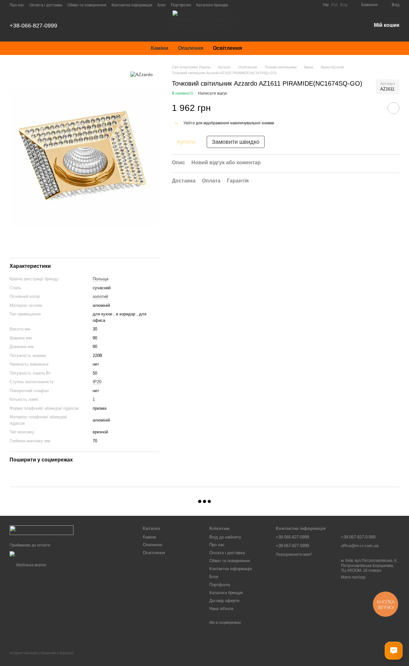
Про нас (17, 5)
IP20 (97, 381)
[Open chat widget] (394, 651)
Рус (334, 5)
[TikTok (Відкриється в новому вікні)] (274, 4)
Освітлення (227, 48)
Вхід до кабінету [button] (225, 537)
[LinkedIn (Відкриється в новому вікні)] (312, 4)
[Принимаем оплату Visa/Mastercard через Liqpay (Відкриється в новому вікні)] (56, 553)
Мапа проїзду (353, 577)
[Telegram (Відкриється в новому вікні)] (297, 4)
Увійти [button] (189, 123)
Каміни (159, 48)
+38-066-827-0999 (33, 25)
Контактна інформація (132, 5)
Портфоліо (181, 5)
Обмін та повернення (86, 5)
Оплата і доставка (45, 5)
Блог (162, 5)
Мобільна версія (30, 565)
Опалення (190, 48)
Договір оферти (224, 600)
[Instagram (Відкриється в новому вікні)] (266, 4)
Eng (343, 5)
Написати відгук (212, 93)
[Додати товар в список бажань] (393, 108)
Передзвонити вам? (294, 554)
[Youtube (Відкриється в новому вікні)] (289, 4)
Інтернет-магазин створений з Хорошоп (42, 653)
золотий (100, 296)
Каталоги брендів (212, 5)
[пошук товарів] (258, 48)
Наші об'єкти (221, 608)
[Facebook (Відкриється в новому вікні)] (281, 4)
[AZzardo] (141, 74)
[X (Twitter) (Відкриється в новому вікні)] (304, 4)
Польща (100, 278)
